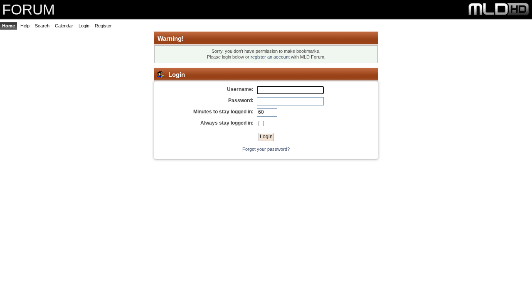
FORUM (28, 9)
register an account (270, 56)
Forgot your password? (266, 149)
